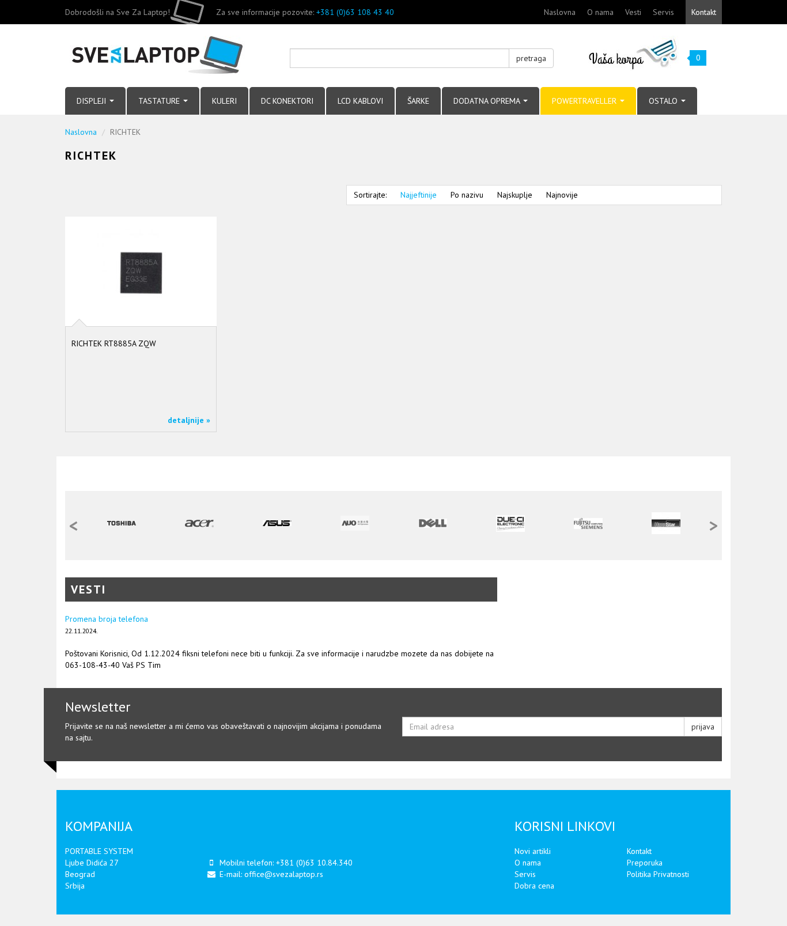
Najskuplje (514, 195)
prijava (702, 726)
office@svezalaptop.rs (283, 874)
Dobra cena (534, 885)
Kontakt (703, 12)
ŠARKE (418, 101)
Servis (663, 12)
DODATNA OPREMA (487, 101)
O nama (600, 12)
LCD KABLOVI (360, 101)
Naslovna (560, 12)
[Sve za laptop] (169, 55)
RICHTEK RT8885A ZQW (113, 343)
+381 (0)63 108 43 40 (355, 12)
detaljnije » (189, 420)
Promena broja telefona (106, 619)
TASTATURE (160, 101)
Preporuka (645, 862)
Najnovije (562, 195)
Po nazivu (467, 195)
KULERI (224, 101)
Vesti (633, 12)
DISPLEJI (92, 101)
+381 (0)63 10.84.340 (314, 862)
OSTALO (664, 101)
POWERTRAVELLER (585, 101)
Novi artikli (532, 851)
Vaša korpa (633, 53)
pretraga (531, 58)
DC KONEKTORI (287, 101)
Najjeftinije (418, 195)
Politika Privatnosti (658, 874)
